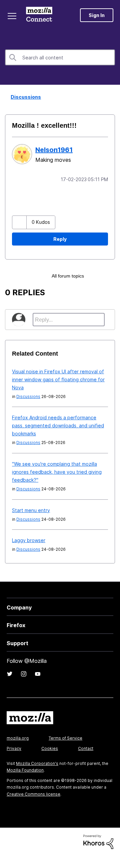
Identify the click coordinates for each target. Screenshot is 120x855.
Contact (85, 747)
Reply (60, 238)
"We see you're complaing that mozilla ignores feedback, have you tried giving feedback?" (57, 471)
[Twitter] (10, 673)
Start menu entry (31, 509)
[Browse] (13, 16)
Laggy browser (28, 539)
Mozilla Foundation (25, 769)
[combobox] (60, 57)
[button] (20, 221)
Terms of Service (65, 737)
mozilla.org (18, 737)
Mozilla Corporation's (37, 762)
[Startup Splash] (98, 275)
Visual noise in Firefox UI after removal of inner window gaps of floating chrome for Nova (58, 379)
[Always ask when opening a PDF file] (109, 275)
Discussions (24, 97)
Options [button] (110, 97)
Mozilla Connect (40, 15)
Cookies (49, 747)
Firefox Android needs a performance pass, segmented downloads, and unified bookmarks (58, 425)
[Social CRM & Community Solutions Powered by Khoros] (98, 841)
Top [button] (9, 838)
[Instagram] (24, 673)
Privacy (14, 747)
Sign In (97, 15)
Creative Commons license (33, 793)
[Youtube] (38, 673)
